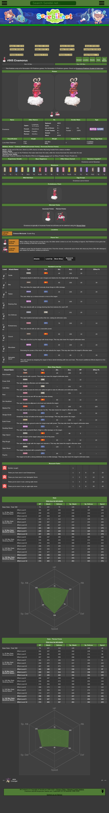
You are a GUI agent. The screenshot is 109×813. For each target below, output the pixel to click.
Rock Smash (6, 374)
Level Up (49, 259)
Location (86, 59)
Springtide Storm (11, 358)
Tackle (10, 275)
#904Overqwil (14, 780)
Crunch (10, 336)
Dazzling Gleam (7, 428)
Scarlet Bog (31, 233)
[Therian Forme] (57, 116)
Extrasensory (12, 325)
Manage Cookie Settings (75, 789)
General (79, 59)
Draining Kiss (12, 304)
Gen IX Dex (28, 64)
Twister (10, 294)
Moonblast (11, 347)
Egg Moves (104, 59)
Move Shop (58, 259)
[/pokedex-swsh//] (54, 52)
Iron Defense (12, 315)
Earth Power (6, 421)
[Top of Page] (102, 791)
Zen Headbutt (6, 401)
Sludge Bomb (6, 414)
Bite (9, 284)
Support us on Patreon (54, 794)
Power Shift (6, 381)
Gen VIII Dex (81, 64)
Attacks (92, 59)
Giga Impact (6, 435)
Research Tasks (69, 259)
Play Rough (6, 441)
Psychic (4, 455)
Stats (98, 59)
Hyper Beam (6, 448)
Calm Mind (5, 388)
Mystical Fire (6, 408)
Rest (3, 394)
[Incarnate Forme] (51, 116)
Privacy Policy (61, 789)
